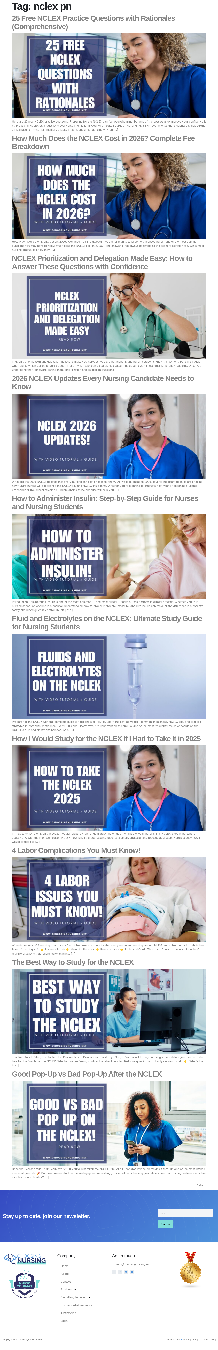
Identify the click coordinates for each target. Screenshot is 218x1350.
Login (64, 1320)
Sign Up (165, 1224)
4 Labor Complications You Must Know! (76, 850)
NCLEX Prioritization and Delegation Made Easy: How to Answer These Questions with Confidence (102, 262)
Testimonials (68, 1313)
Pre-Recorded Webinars (76, 1305)
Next (201, 1184)
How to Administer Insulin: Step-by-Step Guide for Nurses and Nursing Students (105, 502)
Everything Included (73, 1297)
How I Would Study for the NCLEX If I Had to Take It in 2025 (106, 738)
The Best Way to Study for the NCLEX (72, 962)
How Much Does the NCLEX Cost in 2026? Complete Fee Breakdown (103, 142)
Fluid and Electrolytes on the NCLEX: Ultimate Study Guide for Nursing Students (107, 622)
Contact (66, 1281)
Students (66, 1289)
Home (64, 1266)
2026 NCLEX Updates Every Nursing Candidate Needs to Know (103, 382)
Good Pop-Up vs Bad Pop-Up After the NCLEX (86, 1074)
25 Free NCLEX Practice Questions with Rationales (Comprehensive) (93, 22)
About (65, 1273)
